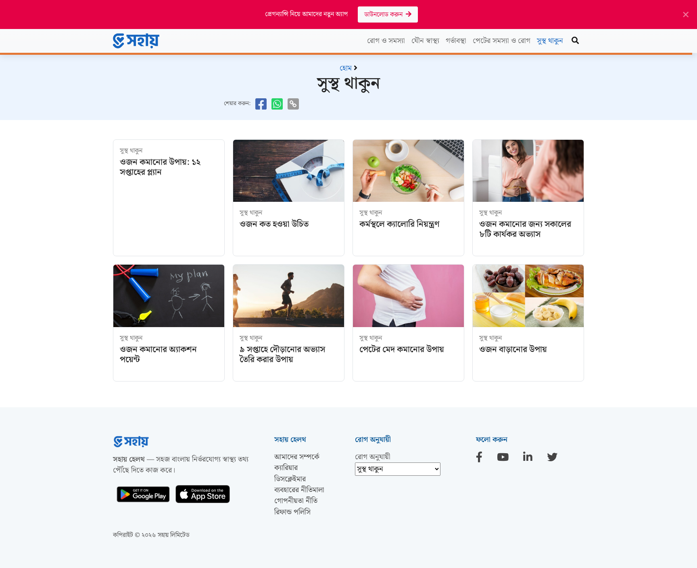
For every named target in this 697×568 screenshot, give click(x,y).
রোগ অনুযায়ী (372, 457)
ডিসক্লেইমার (290, 479)
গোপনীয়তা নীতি (295, 501)
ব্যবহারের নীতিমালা (299, 490)
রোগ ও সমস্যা (386, 41)
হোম (346, 68)
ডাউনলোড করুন (385, 15)
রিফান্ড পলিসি (292, 512)
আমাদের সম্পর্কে (296, 457)
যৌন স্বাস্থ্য (425, 41)
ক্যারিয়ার (286, 468)
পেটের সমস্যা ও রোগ (501, 41)
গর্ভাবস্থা (456, 41)
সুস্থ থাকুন (550, 41)
